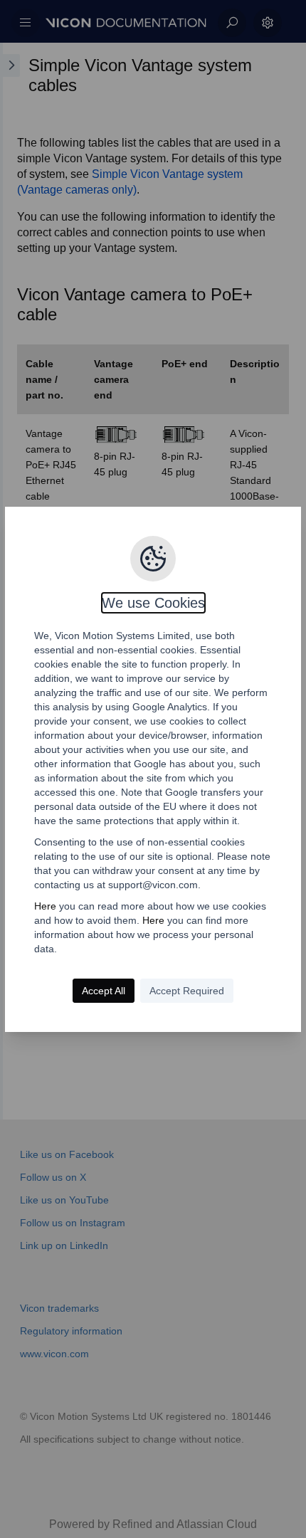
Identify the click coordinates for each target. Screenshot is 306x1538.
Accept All (103, 990)
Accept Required (186, 990)
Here (45, 906)
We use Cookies (153, 603)
